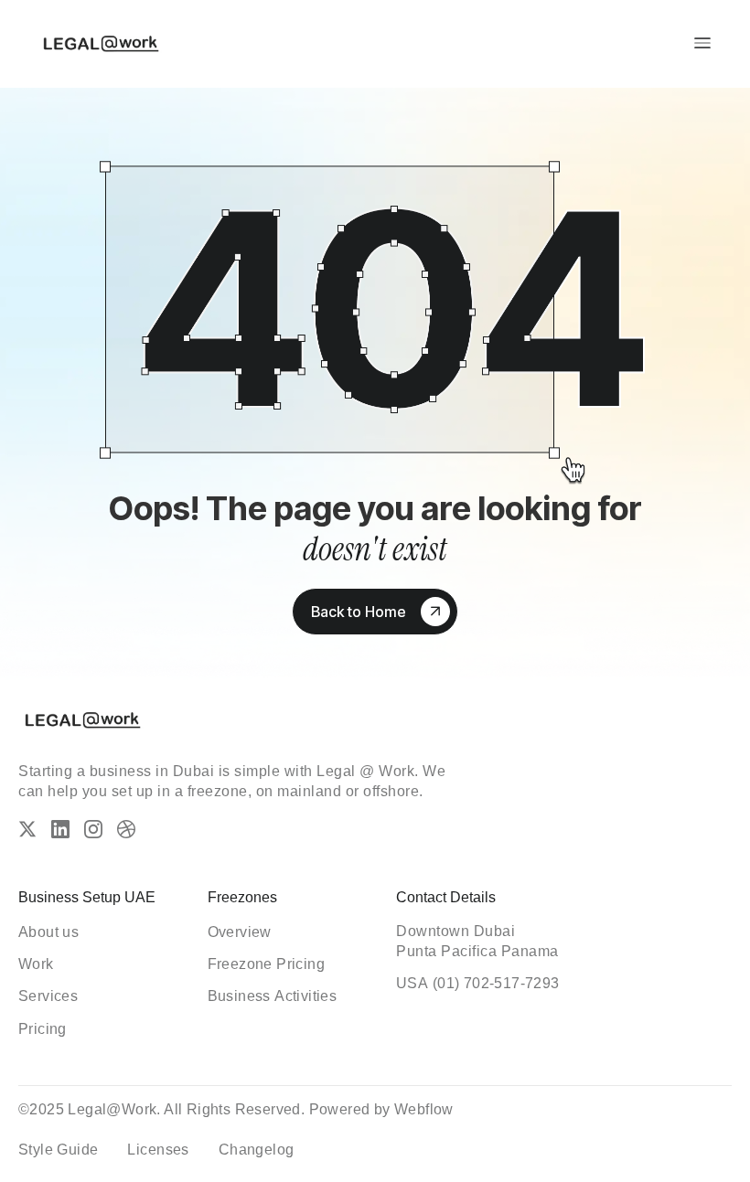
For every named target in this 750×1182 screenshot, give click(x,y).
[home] (101, 43)
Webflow (424, 1109)
